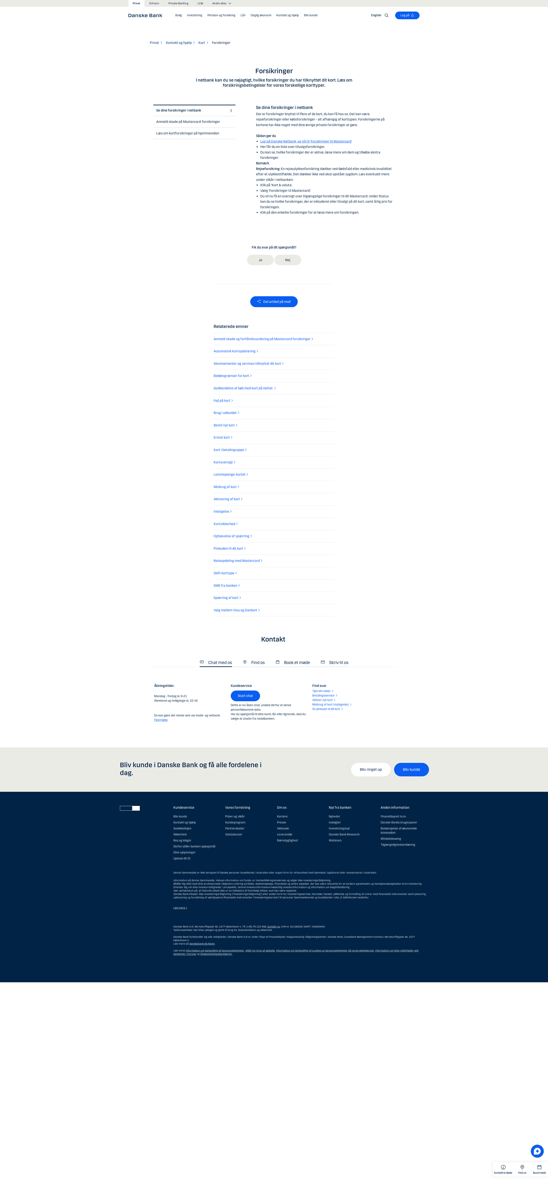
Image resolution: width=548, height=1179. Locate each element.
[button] (178, 15)
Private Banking (178, 3)
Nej (287, 260)
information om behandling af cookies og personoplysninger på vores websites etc (325, 950)
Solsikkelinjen (182, 828)
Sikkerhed (180, 834)
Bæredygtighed (287, 840)
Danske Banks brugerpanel (399, 822)
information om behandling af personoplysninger (215, 950)
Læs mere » (180, 907)
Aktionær (283, 828)
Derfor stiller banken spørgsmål (194, 846)
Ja (260, 260)
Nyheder (334, 816)
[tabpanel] (325, 156)
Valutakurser (233, 834)
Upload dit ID (181, 858)
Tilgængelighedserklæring (398, 845)
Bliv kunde (411, 769)
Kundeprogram (235, 822)
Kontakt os (273, 926)
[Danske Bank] (146, 15)
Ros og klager (182, 840)
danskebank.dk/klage (202, 943)
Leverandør (284, 834)
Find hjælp (161, 720)
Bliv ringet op (371, 769)
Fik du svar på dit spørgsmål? (274, 247)
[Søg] (386, 15)
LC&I (200, 3)
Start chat (245, 696)
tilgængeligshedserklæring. (216, 954)
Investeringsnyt (339, 828)
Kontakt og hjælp (184, 822)
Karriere (282, 816)
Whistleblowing (391, 839)
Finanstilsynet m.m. (393, 816)
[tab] (193, 110)
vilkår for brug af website (260, 950)
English (376, 15)
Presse (281, 822)
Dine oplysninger (184, 852)
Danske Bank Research (344, 834)
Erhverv (154, 3)
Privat (136, 3)
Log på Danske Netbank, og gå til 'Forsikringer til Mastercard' (306, 141)
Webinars (335, 840)
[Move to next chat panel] (537, 1151)
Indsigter (335, 822)
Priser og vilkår (235, 816)
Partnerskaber (234, 828)
